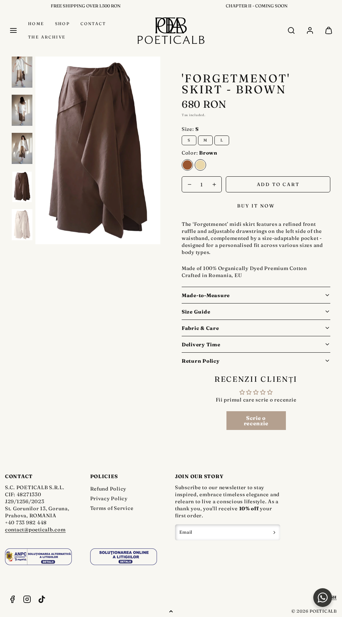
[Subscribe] (274, 532)
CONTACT (93, 23)
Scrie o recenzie (256, 421)
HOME (36, 23)
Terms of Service (112, 508)
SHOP (62, 23)
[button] (13, 30)
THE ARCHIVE (46, 36)
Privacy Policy (109, 498)
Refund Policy (108, 489)
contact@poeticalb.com (35, 529)
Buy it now (256, 206)
